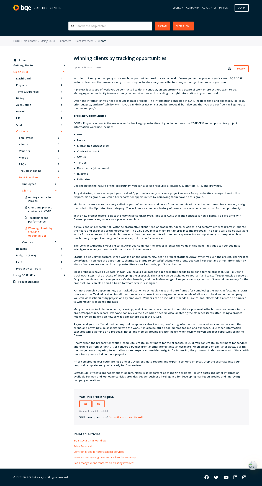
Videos (23, 157)
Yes (85, 404)
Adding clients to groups (39, 199)
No (98, 404)
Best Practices (84, 41)
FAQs (22, 164)
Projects (21, 85)
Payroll (20, 111)
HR (18, 118)
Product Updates (28, 281)
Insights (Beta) (26, 255)
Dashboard (23, 78)
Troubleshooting (30, 170)
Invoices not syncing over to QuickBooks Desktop (105, 457)
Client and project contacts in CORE (40, 209)
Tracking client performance (38, 219)
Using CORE (48, 41)
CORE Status (209, 7)
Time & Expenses (27, 91)
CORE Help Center (25, 41)
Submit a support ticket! (126, 417)
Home (22, 60)
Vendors (24, 151)
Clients (102, 41)
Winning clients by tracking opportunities (40, 231)
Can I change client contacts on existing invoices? (104, 463)
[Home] (22, 8)
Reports (21, 248)
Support (224, 7)
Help (19, 262)
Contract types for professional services (99, 451)
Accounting (24, 105)
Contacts (65, 41)
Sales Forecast (83, 446)
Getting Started (23, 65)
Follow (241, 69)
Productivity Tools (28, 268)
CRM (19, 124)
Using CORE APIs (24, 275)
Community (192, 7)
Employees (26, 137)
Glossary (178, 7)
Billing (20, 98)
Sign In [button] (241, 7)
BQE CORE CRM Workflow (90, 440)
